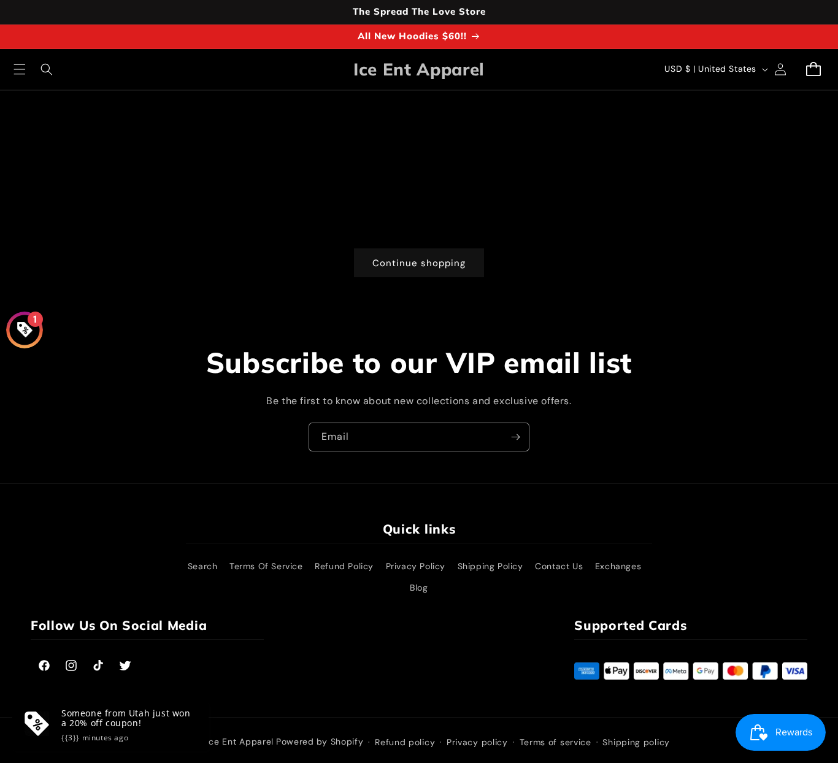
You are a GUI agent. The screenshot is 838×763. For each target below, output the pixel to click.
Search (203, 566)
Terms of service (555, 742)
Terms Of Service (266, 566)
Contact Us (559, 566)
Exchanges (618, 566)
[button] (19, 69)
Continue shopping (419, 263)
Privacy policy (477, 742)
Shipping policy (636, 742)
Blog (419, 587)
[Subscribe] (515, 437)
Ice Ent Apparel (240, 741)
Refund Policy (344, 566)
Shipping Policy (490, 566)
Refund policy (405, 742)
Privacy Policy (415, 566)
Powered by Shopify (320, 741)
